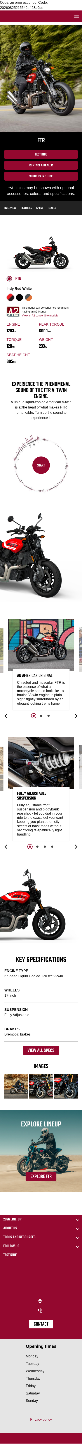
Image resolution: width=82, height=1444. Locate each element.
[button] (6, 716)
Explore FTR (41, 1176)
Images (52, 208)
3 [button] (48, 715)
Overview (10, 208)
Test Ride (41, 154)
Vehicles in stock (41, 176)
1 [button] (33, 715)
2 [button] (41, 715)
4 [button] (52, 846)
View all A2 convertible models (40, 315)
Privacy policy (41, 1419)
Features (26, 208)
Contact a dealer (41, 165)
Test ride (10, 1255)
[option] (41, 665)
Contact (41, 1324)
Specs (39, 208)
